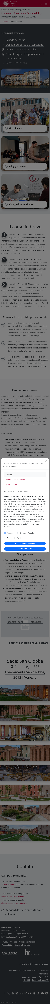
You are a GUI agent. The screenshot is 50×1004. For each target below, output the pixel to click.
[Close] (46, 461)
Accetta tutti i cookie (25, 549)
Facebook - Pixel (14, 538)
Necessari (11, 533)
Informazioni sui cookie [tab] (15, 480)
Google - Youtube (27, 533)
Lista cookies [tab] (11, 485)
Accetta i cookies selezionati (25, 543)
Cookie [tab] (9, 475)
